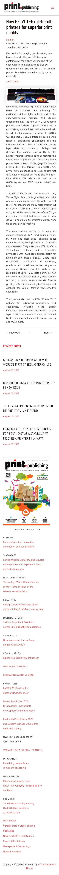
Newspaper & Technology (17, 846)
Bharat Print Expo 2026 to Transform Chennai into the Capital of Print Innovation (19, 706)
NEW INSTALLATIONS (15, 666)
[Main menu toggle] (52, 7)
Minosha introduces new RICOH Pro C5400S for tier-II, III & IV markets (22, 786)
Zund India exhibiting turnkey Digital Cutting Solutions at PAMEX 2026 (18, 808)
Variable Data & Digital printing (19, 825)
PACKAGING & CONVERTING (18, 675)
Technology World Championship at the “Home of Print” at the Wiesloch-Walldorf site (21, 587)
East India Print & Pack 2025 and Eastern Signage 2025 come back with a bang (20, 724)
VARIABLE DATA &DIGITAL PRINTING (22, 750)
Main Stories (9, 820)
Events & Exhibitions (14, 841)
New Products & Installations (18, 836)
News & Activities (12, 851)
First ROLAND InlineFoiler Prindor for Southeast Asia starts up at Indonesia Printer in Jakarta (27, 433)
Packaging (8, 830)
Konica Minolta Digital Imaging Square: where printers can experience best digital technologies (23, 564)
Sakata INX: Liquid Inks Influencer (21, 657)
